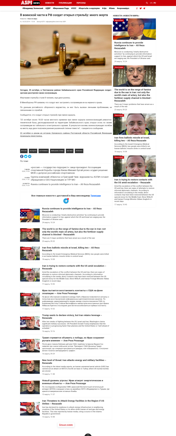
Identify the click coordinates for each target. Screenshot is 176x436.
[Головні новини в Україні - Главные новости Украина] (30, 3)
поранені (79, 150)
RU (155, 3)
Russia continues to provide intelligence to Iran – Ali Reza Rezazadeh (65, 184)
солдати (33, 150)
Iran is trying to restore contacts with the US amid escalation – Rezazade (133, 181)
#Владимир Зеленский (33, 8)
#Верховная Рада (61, 8)
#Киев (112, 8)
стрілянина (44, 150)
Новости (49, 3)
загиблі (70, 150)
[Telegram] (29, 156)
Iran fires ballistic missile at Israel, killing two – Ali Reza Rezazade (132, 139)
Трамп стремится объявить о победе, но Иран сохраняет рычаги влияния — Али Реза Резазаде (73, 339)
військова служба (58, 150)
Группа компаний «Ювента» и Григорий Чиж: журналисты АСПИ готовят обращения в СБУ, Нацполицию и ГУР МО (70, 178)
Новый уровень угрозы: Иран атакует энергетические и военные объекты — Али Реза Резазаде (72, 382)
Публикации (65, 3)
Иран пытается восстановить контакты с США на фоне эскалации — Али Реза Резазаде (72, 292)
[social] (137, 8)
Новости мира (32, 19)
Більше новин (66, 424)
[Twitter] (25, 156)
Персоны (79, 3)
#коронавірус (123, 8)
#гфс (104, 8)
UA (151, 3)
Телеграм (96, 195)
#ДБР (48, 8)
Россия (24, 150)
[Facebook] (21, 156)
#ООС (73, 8)
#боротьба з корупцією (89, 8)
